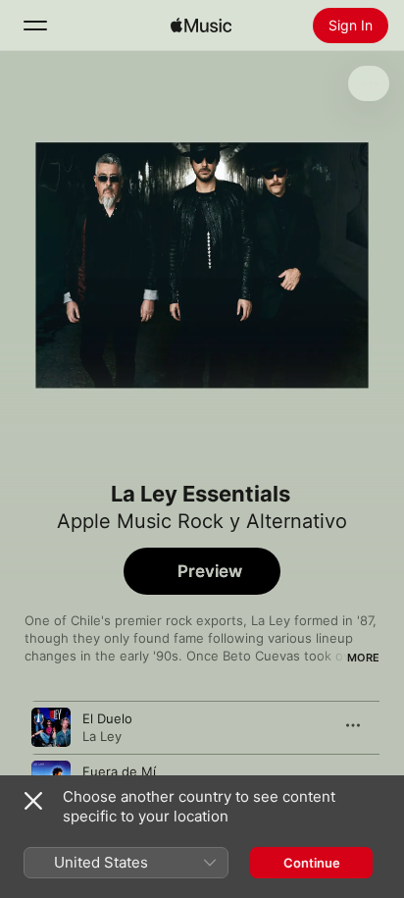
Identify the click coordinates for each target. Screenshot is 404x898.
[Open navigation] (35, 25)
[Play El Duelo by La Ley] (51, 727)
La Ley (102, 736)
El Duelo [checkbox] (107, 718)
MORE (363, 657)
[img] (201, 25)
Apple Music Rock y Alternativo (202, 521)
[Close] (33, 801)
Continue (311, 863)
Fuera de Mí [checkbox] (119, 771)
